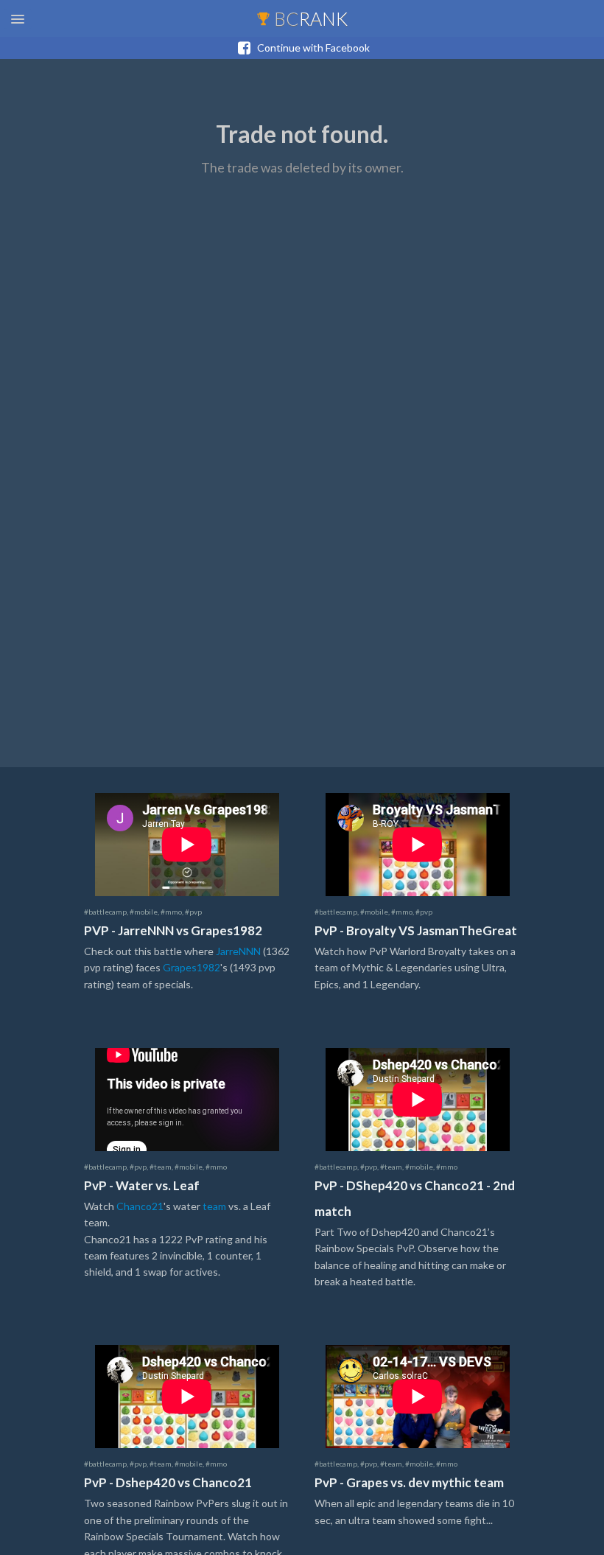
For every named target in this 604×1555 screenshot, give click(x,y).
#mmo (171, 911)
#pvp (193, 911)
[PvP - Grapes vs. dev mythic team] (418, 1404)
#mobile (144, 911)
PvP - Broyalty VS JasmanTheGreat (416, 930)
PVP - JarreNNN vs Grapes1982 (173, 930)
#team (161, 1166)
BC (309, 18)
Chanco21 (140, 1206)
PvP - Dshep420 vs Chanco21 (168, 1482)
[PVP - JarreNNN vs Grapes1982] (187, 852)
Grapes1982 (191, 967)
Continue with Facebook (310, 47)
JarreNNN (238, 951)
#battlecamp (105, 911)
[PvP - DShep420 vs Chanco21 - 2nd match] (418, 1107)
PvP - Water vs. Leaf (142, 1185)
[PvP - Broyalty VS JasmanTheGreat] (418, 852)
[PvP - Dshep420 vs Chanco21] (187, 1404)
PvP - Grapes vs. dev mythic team (409, 1482)
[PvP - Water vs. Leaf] (187, 1107)
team (214, 1206)
